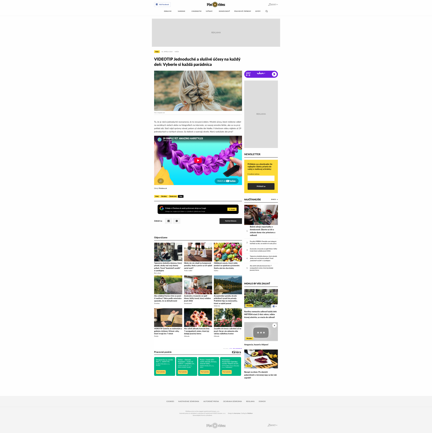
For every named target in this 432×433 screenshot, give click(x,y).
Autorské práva (211, 401)
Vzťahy (209, 11)
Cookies (170, 401)
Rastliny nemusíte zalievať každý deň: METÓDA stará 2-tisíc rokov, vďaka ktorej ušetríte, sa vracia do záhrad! (260, 314)
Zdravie (168, 11)
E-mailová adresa (253, 174)
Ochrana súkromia (232, 401)
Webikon (250, 413)
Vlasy (180, 196)
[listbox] (271, 199)
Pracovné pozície (163, 352)
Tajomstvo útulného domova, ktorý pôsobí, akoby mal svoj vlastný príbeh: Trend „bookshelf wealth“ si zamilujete (263, 258)
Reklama (250, 401)
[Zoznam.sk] (273, 4)
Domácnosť (224, 11)
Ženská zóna (173, 196)
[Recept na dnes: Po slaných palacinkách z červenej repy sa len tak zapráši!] (261, 359)
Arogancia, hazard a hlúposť (256, 345)
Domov (262, 401)
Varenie (181, 11)
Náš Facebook (164, 4)
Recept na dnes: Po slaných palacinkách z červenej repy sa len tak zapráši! (260, 375)
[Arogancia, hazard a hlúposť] (261, 331)
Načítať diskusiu (230, 221)
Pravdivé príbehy (242, 11)
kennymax (237, 413)
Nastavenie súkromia (188, 401)
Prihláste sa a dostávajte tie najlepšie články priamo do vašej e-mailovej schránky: (260, 166)
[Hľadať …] (266, 11)
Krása (157, 51)
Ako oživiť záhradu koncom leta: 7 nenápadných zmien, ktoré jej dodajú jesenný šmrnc (261, 268)
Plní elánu (164, 196)
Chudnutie (197, 11)
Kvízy (258, 11)
